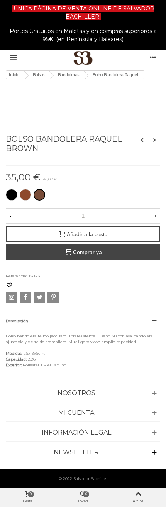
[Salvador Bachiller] (83, 58)
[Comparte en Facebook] (25, 297)
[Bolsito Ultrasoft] (142, 140)
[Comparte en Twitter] (39, 297)
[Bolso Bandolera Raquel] (32, 94)
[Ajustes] (153, 57)
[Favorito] (10, 285)
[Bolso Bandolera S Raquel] (154, 140)
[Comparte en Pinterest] (53, 297)
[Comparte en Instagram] (11, 297)
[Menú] (13, 57)
